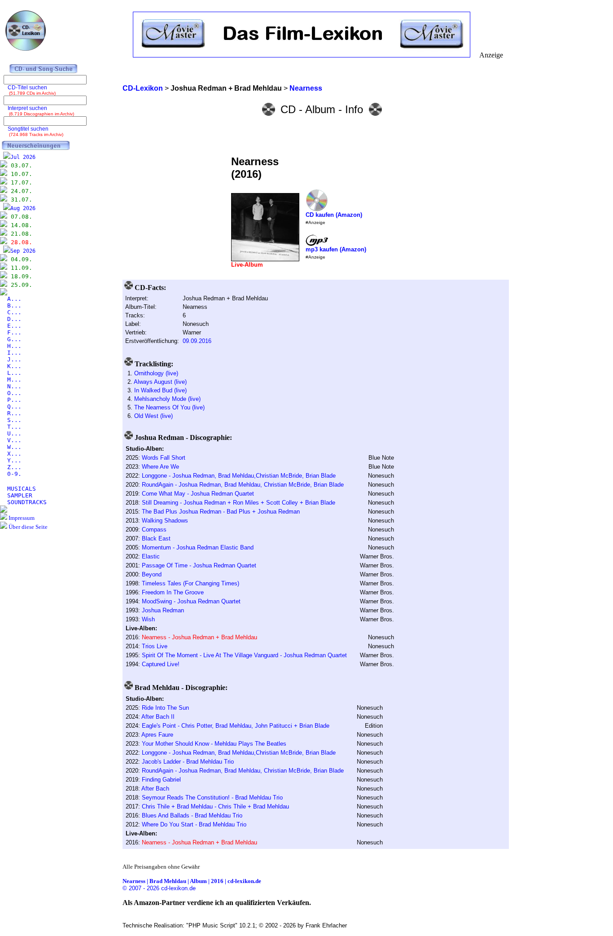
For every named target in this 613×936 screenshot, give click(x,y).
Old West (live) (153, 416)
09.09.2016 (197, 341)
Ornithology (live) (156, 373)
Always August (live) (160, 381)
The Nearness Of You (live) (169, 407)
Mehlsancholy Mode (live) (167, 398)
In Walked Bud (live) (160, 390)
